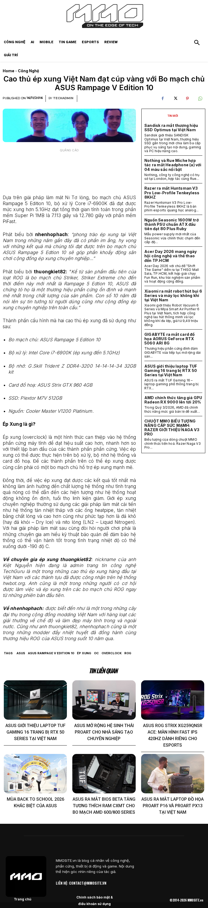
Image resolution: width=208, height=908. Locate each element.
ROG (127, 653)
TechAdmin (63, 98)
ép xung (84, 653)
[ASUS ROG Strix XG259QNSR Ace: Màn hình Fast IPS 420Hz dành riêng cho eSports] (172, 700)
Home (8, 70)
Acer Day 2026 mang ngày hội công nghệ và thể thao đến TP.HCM (170, 255)
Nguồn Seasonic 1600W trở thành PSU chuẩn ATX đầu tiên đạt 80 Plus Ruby (171, 224)
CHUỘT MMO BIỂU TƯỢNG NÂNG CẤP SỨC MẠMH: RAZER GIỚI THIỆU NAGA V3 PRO (171, 427)
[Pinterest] (187, 98)
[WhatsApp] (199, 98)
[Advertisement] (69, 168)
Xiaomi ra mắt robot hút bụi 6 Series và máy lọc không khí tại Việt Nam (173, 295)
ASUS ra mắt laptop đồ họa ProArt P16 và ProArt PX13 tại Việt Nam (172, 806)
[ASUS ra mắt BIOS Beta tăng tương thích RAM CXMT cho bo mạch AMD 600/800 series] (103, 773)
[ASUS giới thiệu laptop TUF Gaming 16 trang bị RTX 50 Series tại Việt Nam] (35, 700)
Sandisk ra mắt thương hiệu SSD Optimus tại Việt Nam (171, 127)
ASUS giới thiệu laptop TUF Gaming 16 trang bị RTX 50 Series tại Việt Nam (170, 370)
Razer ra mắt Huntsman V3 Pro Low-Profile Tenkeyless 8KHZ (171, 192)
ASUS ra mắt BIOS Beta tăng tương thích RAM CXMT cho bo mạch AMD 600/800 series (104, 806)
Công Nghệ (28, 70)
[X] (175, 98)
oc (96, 653)
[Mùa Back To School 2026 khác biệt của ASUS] (35, 773)
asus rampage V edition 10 (51, 653)
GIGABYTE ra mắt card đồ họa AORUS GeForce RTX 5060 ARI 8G (169, 338)
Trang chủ (22, 899)
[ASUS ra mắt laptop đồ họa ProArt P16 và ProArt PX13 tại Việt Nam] (172, 773)
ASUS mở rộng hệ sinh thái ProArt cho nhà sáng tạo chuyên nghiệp (104, 732)
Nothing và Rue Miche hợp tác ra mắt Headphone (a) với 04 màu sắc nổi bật (173, 164)
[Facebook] (162, 98)
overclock (112, 653)
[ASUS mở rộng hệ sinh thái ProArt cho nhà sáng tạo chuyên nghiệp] (103, 700)
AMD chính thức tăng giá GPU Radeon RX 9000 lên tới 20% (173, 399)
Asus (21, 653)
